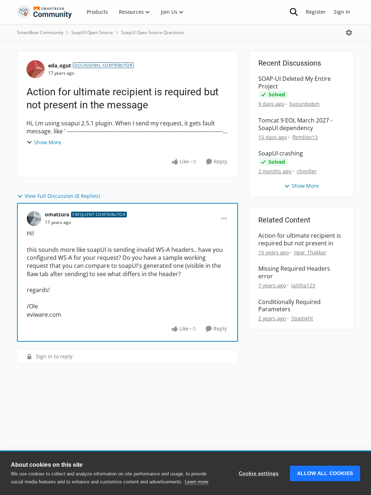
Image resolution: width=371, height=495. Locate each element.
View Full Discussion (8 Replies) (62, 195)
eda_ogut (59, 65)
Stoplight (302, 318)
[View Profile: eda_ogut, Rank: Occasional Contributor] (35, 69)
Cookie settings (259, 473)
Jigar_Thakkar (310, 252)
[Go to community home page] (44, 11)
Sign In (342, 11)
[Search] (293, 12)
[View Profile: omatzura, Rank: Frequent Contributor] (34, 218)
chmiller (307, 171)
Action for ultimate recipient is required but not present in (299, 239)
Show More (47, 142)
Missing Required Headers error (294, 272)
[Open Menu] (349, 33)
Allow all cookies (325, 473)
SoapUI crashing (280, 153)
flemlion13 (305, 137)
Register (316, 11)
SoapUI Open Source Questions (152, 32)
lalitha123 (303, 285)
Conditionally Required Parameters (289, 305)
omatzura (57, 214)
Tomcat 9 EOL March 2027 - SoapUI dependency (295, 124)
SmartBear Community (40, 32)
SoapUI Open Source (92, 32)
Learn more (196, 481)
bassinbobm (304, 103)
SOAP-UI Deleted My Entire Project (294, 82)
